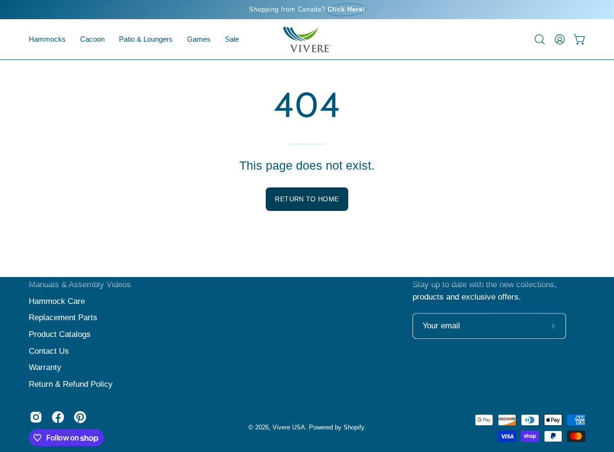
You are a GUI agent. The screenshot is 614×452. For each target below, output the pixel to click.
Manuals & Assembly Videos (80, 284)
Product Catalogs (60, 334)
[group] (307, 9)
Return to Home (307, 199)
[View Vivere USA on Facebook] (58, 417)
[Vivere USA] (307, 39)
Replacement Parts (63, 317)
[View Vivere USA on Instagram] (36, 417)
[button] (92, 39)
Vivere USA (288, 427)
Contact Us (49, 351)
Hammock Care (57, 301)
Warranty (45, 367)
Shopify (353, 427)
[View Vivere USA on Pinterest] (80, 417)
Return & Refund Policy (71, 384)
